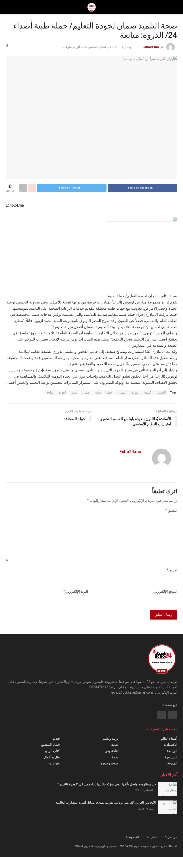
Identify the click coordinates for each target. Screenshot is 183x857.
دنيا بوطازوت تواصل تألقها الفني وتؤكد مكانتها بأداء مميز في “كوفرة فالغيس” (106, 784)
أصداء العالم (169, 738)
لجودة (62, 392)
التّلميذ (148, 392)
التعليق (171, 510)
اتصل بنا (152, 837)
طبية (74, 392)
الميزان (121, 392)
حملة (109, 392)
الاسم (171, 570)
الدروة (135, 392)
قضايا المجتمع (97, 47)
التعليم (162, 392)
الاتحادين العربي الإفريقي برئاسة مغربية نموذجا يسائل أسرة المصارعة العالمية (106, 802)
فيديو (56, 738)
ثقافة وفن (111, 751)
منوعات (67, 47)
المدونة (172, 763)
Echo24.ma (150, 47)
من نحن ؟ (171, 837)
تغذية (114, 745)
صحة (98, 392)
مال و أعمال (51, 757)
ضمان (86, 392)
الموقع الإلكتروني (165, 591)
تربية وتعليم (110, 738)
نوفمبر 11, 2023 (122, 47)
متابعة (49, 392)
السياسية (171, 757)
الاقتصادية (170, 745)
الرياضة (172, 751)
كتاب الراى (80, 47)
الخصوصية (132, 837)
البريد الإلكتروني (75, 591)
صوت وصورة (109, 763)
